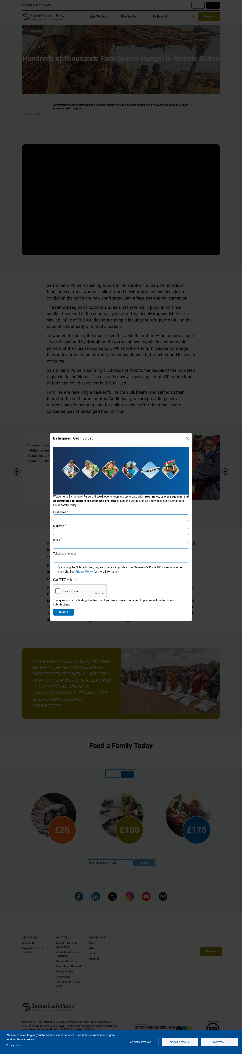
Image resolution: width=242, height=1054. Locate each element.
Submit (63, 612)
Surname (58, 526)
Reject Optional (180, 1042)
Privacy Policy (84, 571)
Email (56, 539)
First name (59, 512)
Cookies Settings (140, 1042)
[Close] (187, 438)
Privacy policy (13, 1045)
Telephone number (64, 553)
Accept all (219, 1042)
